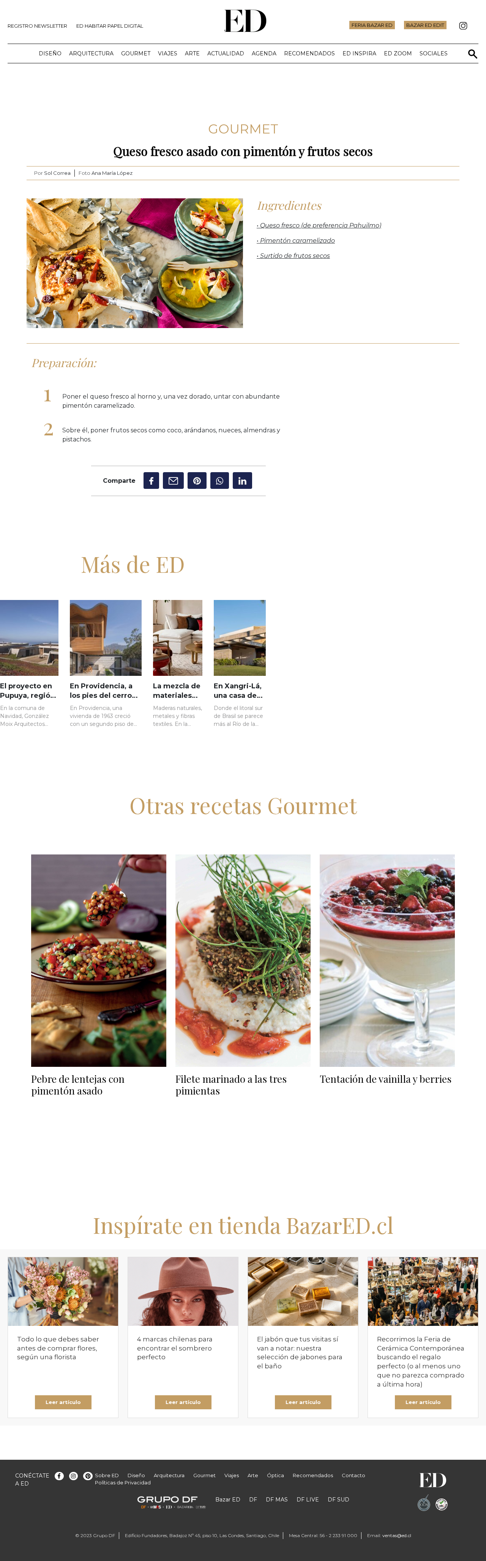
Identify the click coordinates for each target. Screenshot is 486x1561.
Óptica (275, 1475)
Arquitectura (91, 53)
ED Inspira (359, 53)
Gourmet (135, 53)
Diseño (50, 53)
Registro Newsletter (37, 26)
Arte (192, 53)
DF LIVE (308, 1499)
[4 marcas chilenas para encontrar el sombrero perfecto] (183, 1291)
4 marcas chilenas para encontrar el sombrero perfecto (175, 1348)
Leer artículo (63, 1402)
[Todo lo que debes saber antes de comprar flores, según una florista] (63, 1291)
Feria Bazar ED (372, 25)
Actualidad (225, 53)
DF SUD (338, 1499)
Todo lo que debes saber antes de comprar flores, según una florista (58, 1348)
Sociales (434, 53)
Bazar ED (227, 1499)
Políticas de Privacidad (123, 1482)
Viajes (167, 53)
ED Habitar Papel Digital (109, 26)
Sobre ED (107, 1475)
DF (253, 1499)
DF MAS (277, 1499)
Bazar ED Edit (425, 25)
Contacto (353, 1475)
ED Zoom (398, 53)
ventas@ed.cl (396, 1535)
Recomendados (309, 53)
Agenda (264, 53)
